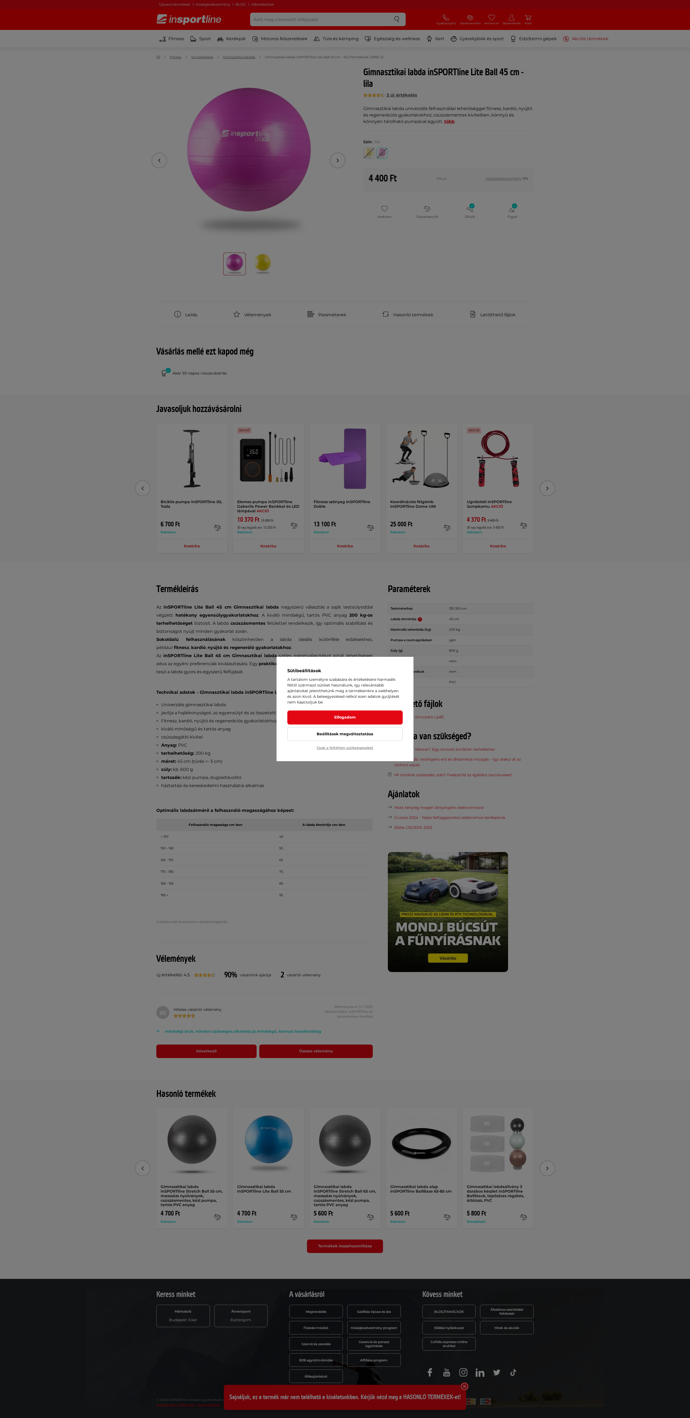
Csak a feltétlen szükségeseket (345, 748)
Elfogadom (345, 717)
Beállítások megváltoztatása (345, 734)
